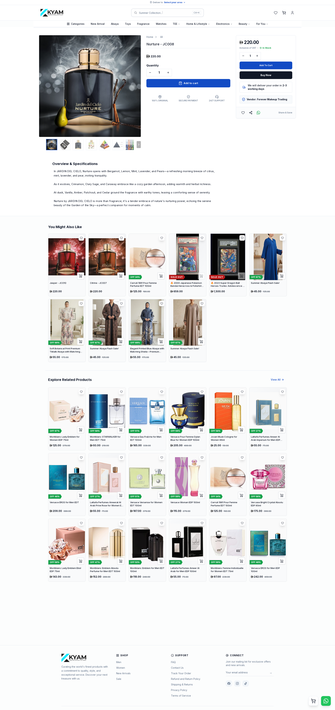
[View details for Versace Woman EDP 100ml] (187, 484)
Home (149, 36)
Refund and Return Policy (185, 678)
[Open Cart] (313, 701)
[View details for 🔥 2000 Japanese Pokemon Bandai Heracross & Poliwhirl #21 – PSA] (187, 265)
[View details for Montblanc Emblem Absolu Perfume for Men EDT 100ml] (107, 550)
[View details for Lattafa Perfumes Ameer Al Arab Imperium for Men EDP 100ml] (268, 419)
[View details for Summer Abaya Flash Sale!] (268, 265)
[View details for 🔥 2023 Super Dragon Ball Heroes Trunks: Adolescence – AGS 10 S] (228, 265)
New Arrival (98, 23)
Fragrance (143, 23)
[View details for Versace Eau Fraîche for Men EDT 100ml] (147, 419)
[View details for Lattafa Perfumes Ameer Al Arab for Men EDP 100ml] (187, 550)
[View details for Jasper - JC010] (66, 265)
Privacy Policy (179, 690)
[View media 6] (118, 144)
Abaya (115, 23)
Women (120, 667)
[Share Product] (250, 112)
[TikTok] (246, 683)
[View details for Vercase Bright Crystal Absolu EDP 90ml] (268, 484)
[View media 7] (131, 144)
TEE (175, 23)
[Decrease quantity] (150, 72)
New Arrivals (123, 673)
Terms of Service (181, 695)
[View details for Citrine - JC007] (107, 265)
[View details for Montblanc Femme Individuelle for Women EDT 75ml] (228, 550)
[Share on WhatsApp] (258, 112)
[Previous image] (42, 86)
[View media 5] (104, 144)
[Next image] (137, 86)
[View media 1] (51, 144)
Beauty (243, 23)
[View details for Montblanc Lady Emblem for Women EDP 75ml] (66, 419)
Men (118, 662)
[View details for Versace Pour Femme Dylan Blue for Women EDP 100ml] (187, 419)
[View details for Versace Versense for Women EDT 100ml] (147, 484)
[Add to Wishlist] (243, 112)
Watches (161, 23)
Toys (128, 23)
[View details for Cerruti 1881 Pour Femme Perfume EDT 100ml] (147, 265)
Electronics (223, 23)
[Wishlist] (275, 12)
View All (276, 379)
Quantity (152, 65)
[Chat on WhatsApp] (326, 701)
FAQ (173, 662)
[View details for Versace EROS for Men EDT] (66, 484)
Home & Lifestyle (196, 23)
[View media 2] (64, 144)
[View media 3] (78, 144)
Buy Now (265, 75)
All (161, 36)
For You (260, 23)
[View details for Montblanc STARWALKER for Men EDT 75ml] (107, 419)
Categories (77, 23)
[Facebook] (229, 683)
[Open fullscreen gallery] (135, 40)
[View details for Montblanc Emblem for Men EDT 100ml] (147, 550)
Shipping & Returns (182, 684)
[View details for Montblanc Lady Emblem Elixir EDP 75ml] (66, 550)
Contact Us (177, 667)
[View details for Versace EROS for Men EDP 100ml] (268, 550)
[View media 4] (91, 144)
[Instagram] (237, 683)
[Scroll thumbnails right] (139, 144)
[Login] (292, 12)
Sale (118, 678)
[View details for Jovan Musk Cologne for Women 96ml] (228, 419)
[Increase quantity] (168, 72)
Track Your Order (181, 673)
